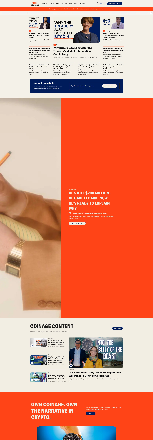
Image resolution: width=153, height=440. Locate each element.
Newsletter (73, 3)
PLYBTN (82, 3)
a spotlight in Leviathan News (68, 9)
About (52, 3)
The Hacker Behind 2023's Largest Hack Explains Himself (89, 213)
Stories (44, 3)
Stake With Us (61, 3)
